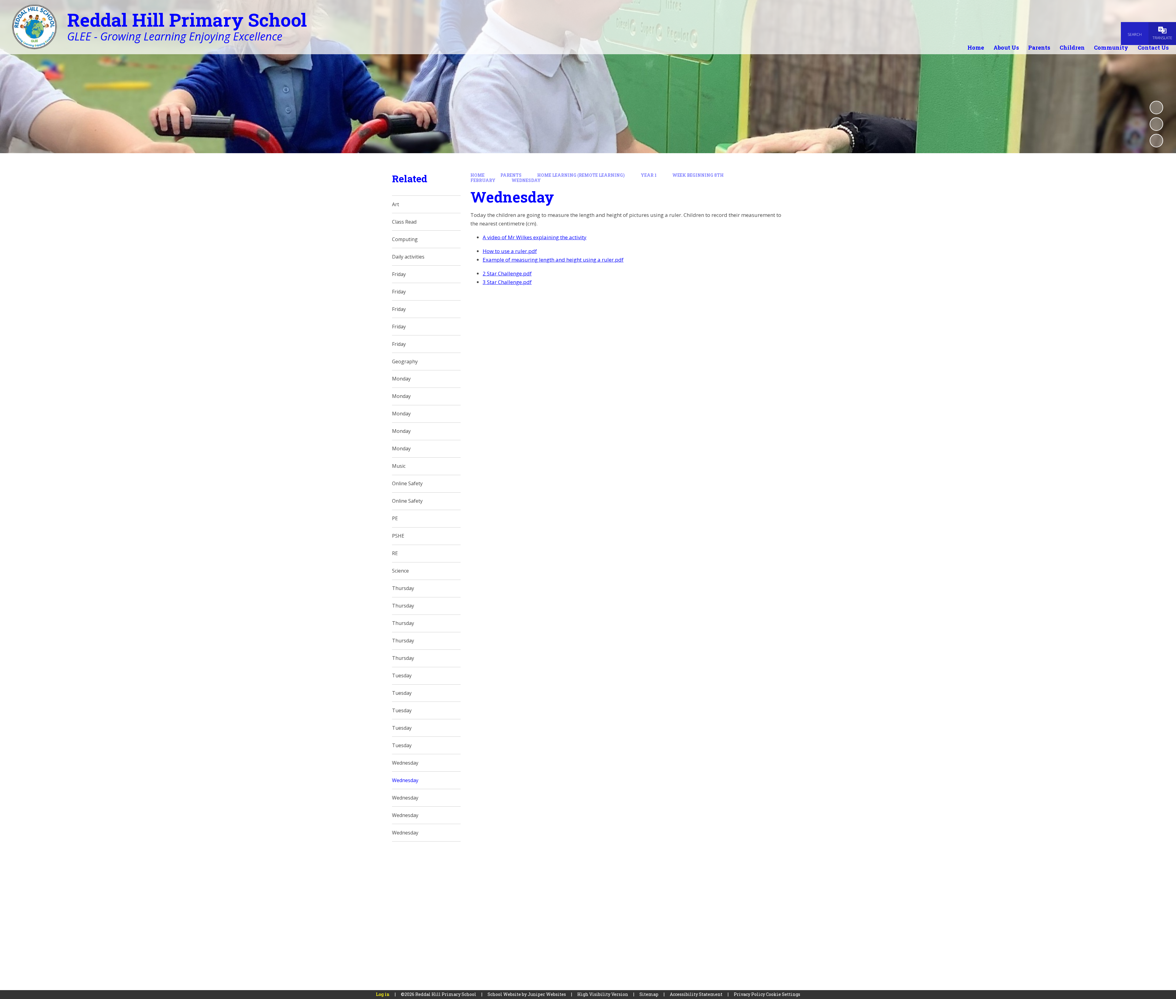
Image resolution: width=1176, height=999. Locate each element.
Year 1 (649, 175)
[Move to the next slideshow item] (1156, 140)
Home (477, 175)
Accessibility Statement (696, 994)
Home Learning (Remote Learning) (581, 175)
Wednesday (526, 180)
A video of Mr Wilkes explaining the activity (534, 237)
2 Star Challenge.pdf (507, 273)
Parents (511, 175)
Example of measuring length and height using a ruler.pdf (553, 259)
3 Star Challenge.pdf (507, 282)
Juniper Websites (547, 994)
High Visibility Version (602, 994)
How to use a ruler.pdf (510, 251)
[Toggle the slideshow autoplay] (1156, 107)
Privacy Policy (749, 994)
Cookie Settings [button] (783, 994)
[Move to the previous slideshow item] (1156, 124)
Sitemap (648, 994)
